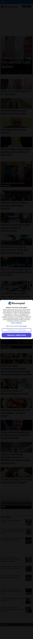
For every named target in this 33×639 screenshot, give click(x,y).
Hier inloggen (23, 326)
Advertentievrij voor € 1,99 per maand (16, 330)
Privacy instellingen (16, 323)
